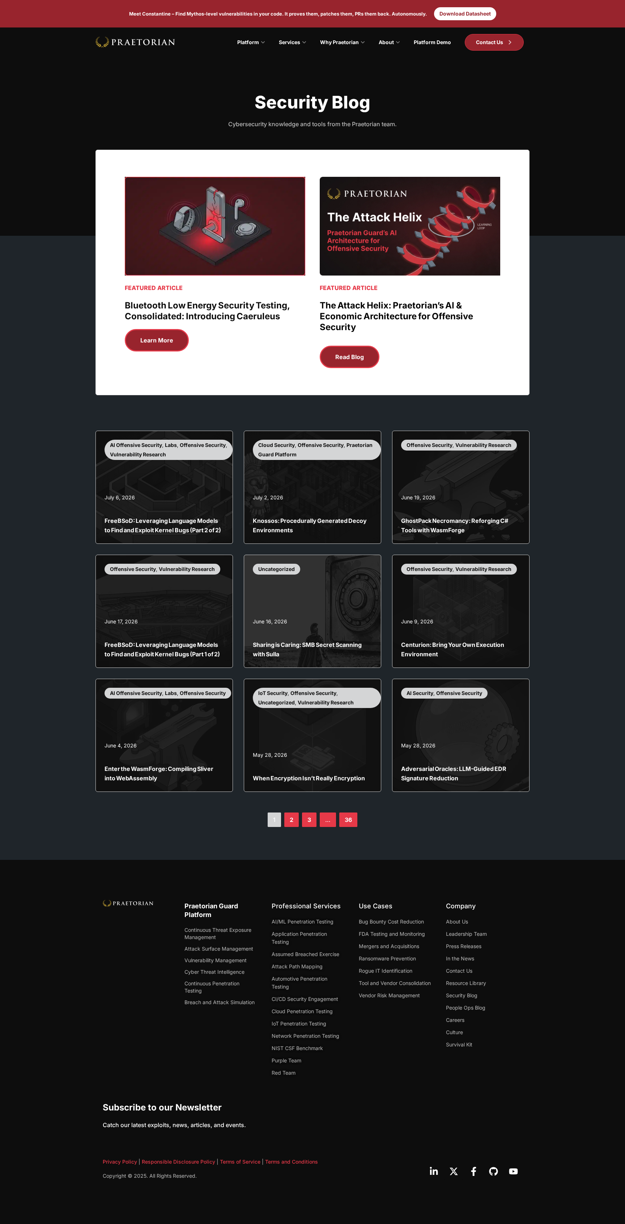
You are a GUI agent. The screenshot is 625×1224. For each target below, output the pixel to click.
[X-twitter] (454, 1171)
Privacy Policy (120, 1162)
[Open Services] (304, 42)
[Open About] (398, 42)
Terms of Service (240, 1162)
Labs (171, 445)
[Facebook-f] (473, 1171)
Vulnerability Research (138, 454)
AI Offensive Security (136, 445)
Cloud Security (276, 445)
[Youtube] (513, 1171)
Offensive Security (203, 445)
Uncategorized (276, 569)
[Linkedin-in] (434, 1171)
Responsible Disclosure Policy (178, 1162)
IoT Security (273, 693)
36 (350, 818)
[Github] (493, 1171)
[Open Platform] (263, 42)
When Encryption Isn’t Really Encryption (309, 778)
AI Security (420, 693)
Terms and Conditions (291, 1162)
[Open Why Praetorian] (363, 42)
